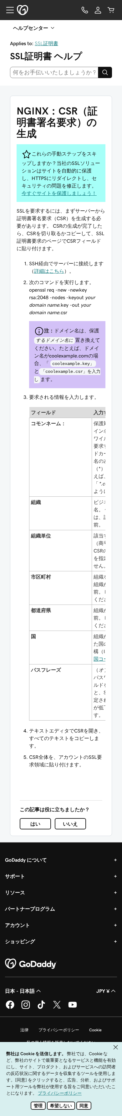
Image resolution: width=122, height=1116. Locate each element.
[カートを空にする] (111, 10)
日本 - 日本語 (20, 990)
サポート (15, 876)
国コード (104, 658)
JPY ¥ (102, 990)
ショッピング (20, 941)
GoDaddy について (26, 859)
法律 (24, 1030)
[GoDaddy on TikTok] (41, 1007)
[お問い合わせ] (85, 10)
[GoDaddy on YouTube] (73, 1007)
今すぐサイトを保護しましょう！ (59, 193)
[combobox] (54, 72)
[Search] (105, 72)
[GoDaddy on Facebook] (10, 1007)
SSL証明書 (46, 43)
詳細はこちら (49, 270)
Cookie (95, 1030)
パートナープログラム (30, 908)
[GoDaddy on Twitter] (57, 1007)
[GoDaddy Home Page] (31, 964)
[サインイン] (98, 10)
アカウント (17, 925)
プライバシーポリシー (58, 1030)
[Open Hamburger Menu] (7, 10)
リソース (15, 892)
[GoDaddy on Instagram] (26, 1007)
